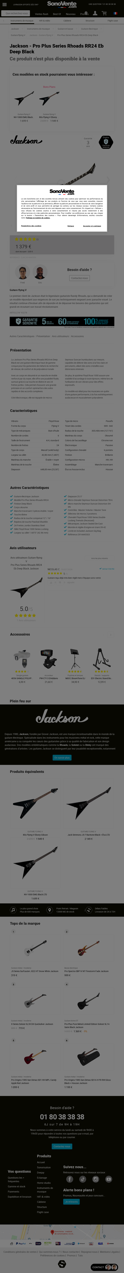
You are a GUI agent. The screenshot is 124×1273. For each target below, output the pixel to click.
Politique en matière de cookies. (38, 218)
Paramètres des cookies (31, 226)
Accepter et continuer (92, 226)
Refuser (71, 226)
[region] (62, 208)
